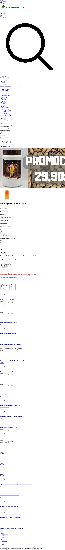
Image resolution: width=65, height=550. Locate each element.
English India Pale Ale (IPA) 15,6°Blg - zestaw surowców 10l (11, 517)
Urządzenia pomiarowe (6, 107)
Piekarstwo (4, 117)
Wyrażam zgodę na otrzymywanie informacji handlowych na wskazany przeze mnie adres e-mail (5, 133)
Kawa (3, 101)
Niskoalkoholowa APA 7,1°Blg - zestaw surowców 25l (10, 450)
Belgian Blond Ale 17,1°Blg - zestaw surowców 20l (9, 506)
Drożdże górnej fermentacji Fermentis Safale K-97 (9, 333)
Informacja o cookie (5, 534)
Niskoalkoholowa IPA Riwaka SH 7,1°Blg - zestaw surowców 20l (12, 360)
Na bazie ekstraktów (7, 110)
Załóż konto (3, 13)
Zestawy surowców (5, 109)
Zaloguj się (3, 12)
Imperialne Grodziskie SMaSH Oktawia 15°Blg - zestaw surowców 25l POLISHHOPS (16, 484)
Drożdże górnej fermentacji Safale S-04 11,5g (8, 427)
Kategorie (1, 93)
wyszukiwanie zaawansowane (4, 77)
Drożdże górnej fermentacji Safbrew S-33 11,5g (8, 322)
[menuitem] (30, 79)
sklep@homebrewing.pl (3, 1)
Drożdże (4, 98)
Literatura (4, 102)
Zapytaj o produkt (2, 324)
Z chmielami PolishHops (8, 114)
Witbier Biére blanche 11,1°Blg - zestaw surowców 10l (10, 461)
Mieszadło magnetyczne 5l (5, 394)
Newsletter (1, 123)
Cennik (1, 136)
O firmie (3, 537)
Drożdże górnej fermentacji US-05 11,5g (7, 299)
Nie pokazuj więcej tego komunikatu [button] (5, 549)
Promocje (4, 119)
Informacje (1, 87)
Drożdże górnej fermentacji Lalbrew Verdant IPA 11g (10, 405)
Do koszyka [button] (11, 302)
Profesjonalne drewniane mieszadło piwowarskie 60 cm (10, 371)
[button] (0, 2)
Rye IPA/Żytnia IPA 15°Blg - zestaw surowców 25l (9, 495)
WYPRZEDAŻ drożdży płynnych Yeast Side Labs (6, 90)
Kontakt (1, 140)
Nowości (3, 118)
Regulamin (3, 533)
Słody (3, 106)
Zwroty (3, 544)
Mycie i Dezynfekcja (5, 103)
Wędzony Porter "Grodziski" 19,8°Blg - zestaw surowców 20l (11, 528)
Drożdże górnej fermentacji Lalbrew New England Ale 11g (10, 344)
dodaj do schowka (2, 244)
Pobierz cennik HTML (3, 137)
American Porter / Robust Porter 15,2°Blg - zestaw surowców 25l (12, 416)
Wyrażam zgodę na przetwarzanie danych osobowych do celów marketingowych (5, 131)
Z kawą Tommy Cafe (7, 115)
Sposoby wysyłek (4, 541)
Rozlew (3, 105)
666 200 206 (2, 0)
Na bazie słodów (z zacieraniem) (6, 111)
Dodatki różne (4, 97)
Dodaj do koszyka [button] (2, 243)
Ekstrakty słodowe (5, 99)
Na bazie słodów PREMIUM (6, 113)
